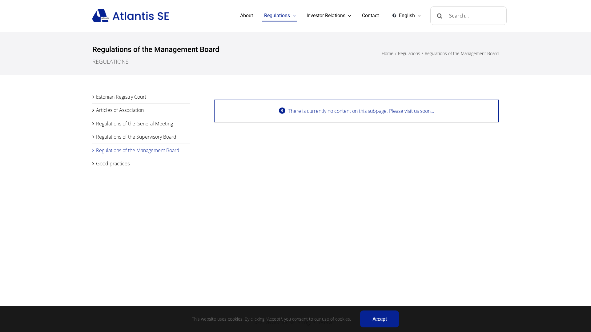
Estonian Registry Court (121, 96)
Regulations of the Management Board (137, 150)
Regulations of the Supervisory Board (136, 136)
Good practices (113, 163)
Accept (379, 319)
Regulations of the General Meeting (134, 123)
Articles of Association (120, 110)
